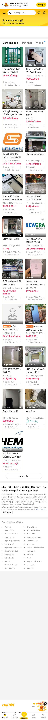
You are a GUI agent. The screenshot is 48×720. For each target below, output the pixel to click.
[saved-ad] (39, 12)
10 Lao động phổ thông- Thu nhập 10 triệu (12, 156)
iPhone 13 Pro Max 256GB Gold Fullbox (12, 198)
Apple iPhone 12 (10, 411)
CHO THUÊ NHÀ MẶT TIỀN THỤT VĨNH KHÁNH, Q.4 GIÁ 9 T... (34, 198)
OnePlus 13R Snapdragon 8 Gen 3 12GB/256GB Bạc (35, 283)
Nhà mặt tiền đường (35, 154)
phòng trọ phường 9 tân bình (12, 370)
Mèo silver (30, 411)
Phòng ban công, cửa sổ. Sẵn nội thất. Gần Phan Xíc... (12, 113)
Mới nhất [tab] (27, 42)
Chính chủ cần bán (11, 238)
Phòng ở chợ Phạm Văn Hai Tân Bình (11, 71)
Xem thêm (24, 476)
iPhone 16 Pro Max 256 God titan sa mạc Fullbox (34, 71)
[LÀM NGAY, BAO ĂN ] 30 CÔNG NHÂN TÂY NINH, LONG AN (34, 241)
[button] (3, 4)
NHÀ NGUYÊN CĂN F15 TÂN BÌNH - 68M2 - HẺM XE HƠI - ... (35, 370)
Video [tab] (39, 42)
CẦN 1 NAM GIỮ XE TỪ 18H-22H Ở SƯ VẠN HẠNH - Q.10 (12, 328)
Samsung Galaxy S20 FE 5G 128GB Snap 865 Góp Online (34, 328)
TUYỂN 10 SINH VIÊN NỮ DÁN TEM (12, 455)
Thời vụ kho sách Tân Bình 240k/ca (12, 283)
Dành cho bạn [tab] (10, 42)
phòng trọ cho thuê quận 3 (34, 113)
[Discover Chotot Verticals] (4, 12)
